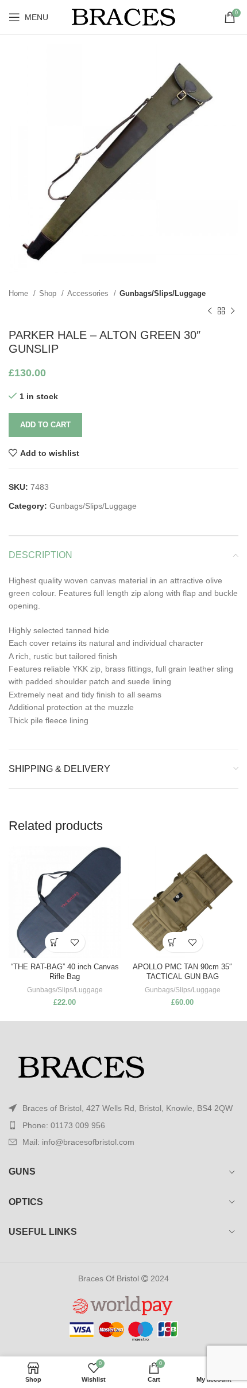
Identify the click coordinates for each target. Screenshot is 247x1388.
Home (19, 293)
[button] (55, 942)
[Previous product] (209, 311)
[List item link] (123, 1125)
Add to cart (45, 424)
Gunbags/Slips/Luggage (162, 293)
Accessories (89, 293)
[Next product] (232, 311)
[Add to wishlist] (75, 942)
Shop (49, 293)
